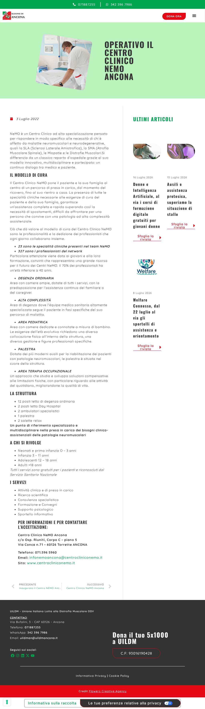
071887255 (33, 627)
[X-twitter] (27, 655)
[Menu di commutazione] (194, 16)
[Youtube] (32, 655)
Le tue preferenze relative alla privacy (124, 703)
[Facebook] (12, 655)
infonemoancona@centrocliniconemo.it (66, 557)
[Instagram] (17, 655)
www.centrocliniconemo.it (51, 563)
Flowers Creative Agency (108, 691)
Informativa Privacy (91, 676)
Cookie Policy (119, 676)
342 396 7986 (37, 632)
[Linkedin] (22, 655)
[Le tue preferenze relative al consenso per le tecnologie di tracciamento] (7, 702)
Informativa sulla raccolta (52, 703)
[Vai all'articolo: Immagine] (147, 151)
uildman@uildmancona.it (39, 638)
